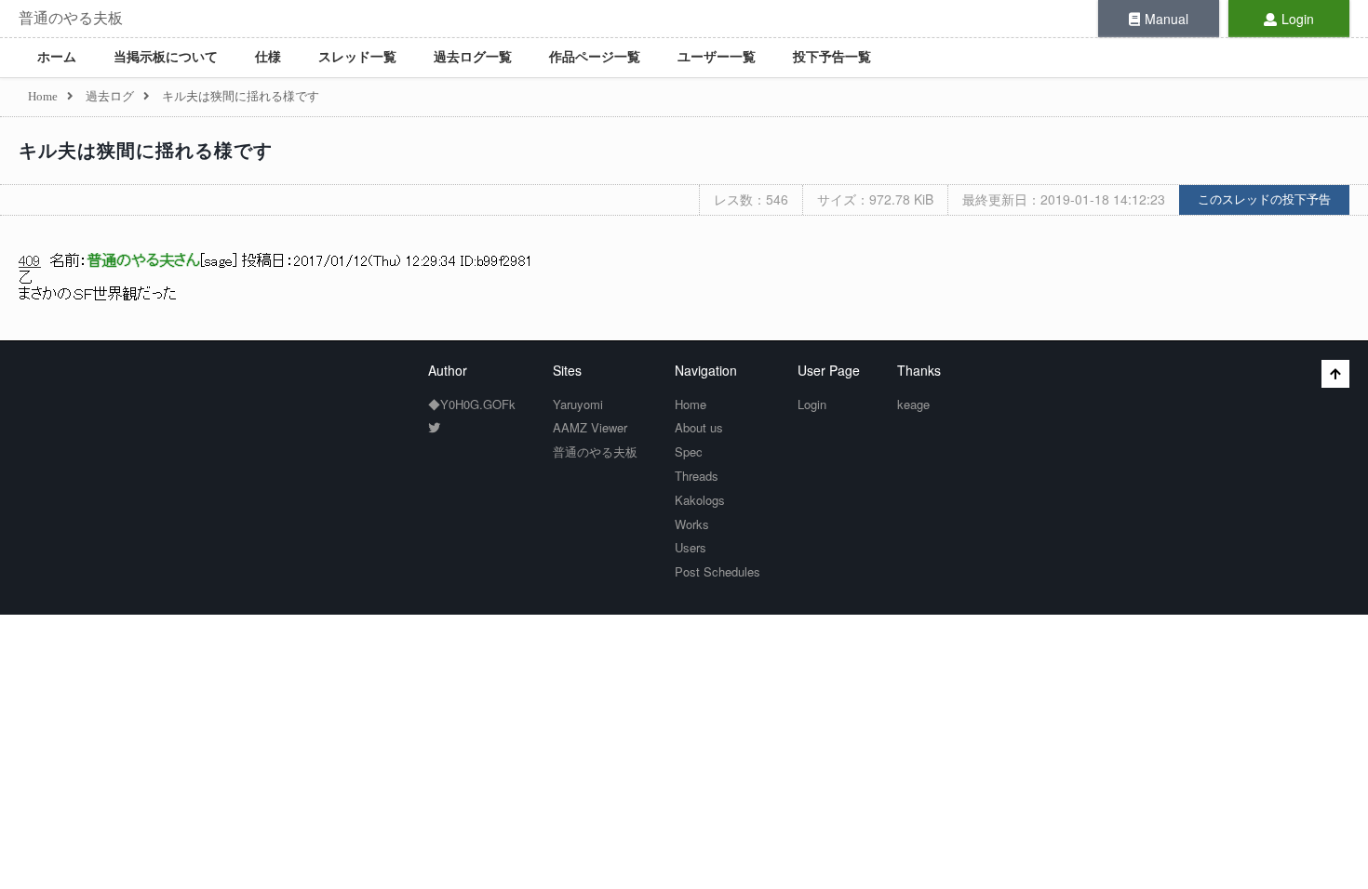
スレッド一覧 (357, 57)
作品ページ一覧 (594, 57)
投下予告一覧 (832, 57)
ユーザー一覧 (716, 57)
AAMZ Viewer (590, 427)
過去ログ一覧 (473, 57)
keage (913, 404)
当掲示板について (166, 57)
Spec (689, 451)
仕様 (268, 57)
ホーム (56, 57)
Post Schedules (717, 571)
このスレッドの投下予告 (1264, 199)
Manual (1166, 18)
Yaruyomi (578, 404)
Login (1297, 18)
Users (690, 547)
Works (692, 524)
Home (690, 404)
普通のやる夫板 (71, 18)
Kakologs (700, 500)
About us (699, 427)
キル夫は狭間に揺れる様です (146, 150)
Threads (696, 475)
